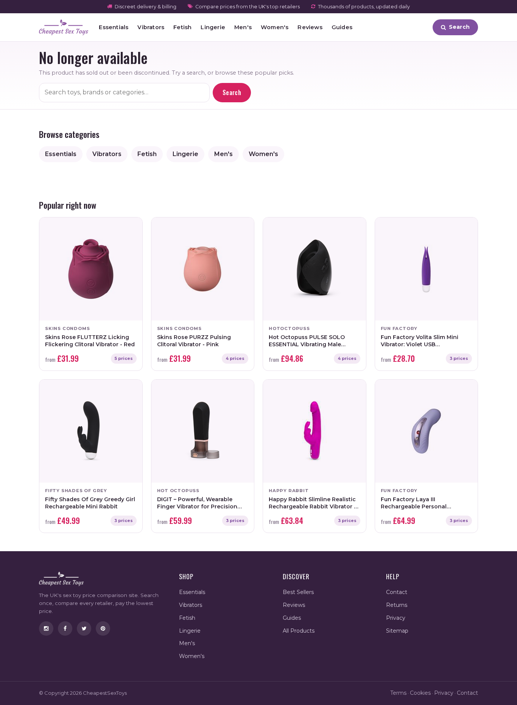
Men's (243, 27)
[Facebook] (65, 628)
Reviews (309, 27)
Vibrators (150, 27)
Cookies (420, 692)
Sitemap (397, 630)
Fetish (182, 27)
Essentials (113, 27)
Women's (274, 27)
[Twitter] (84, 628)
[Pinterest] (103, 628)
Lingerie (213, 27)
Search (232, 92)
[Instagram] (46, 628)
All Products (299, 630)
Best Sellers (298, 592)
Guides (342, 27)
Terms (398, 692)
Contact (396, 592)
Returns (396, 605)
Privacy (395, 617)
